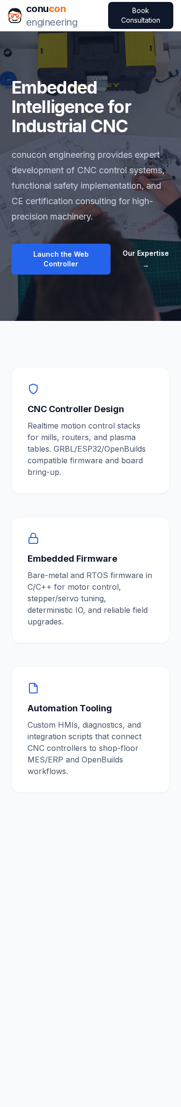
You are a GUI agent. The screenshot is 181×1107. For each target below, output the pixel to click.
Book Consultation (140, 15)
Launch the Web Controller (61, 259)
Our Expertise (146, 259)
